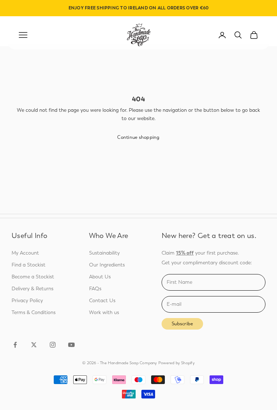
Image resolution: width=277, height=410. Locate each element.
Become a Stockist (33, 277)
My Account (25, 253)
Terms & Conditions (34, 312)
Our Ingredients (107, 265)
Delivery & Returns (32, 289)
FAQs (95, 289)
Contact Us (102, 300)
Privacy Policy (27, 300)
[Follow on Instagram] (52, 344)
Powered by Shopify (176, 363)
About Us (100, 277)
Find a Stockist (28, 265)
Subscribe (182, 323)
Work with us (104, 312)
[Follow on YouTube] (71, 344)
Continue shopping (138, 137)
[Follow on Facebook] (15, 344)
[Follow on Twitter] (34, 344)
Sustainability (104, 253)
